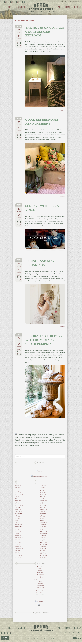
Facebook (5, 2)
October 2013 (43, 557)
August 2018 (43, 505)
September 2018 (19, 505)
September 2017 (19, 515)
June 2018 (42, 507)
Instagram (23, 2)
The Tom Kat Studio (40, 592)
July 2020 (17, 487)
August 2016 (43, 526)
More (16, 449)
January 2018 (18, 511)
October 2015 (43, 535)
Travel (58, 7)
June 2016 (42, 528)
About (62, 1)
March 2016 (18, 531)
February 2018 (43, 509)
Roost (40, 581)
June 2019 (42, 496)
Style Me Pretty (40, 587)
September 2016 (19, 526)
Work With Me (77, 1)
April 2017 (42, 518)
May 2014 (17, 552)
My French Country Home (40, 579)
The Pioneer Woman (40, 591)
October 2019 (43, 492)
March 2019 (18, 500)
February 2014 (43, 554)
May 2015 (17, 541)
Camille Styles (40, 570)
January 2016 (18, 533)
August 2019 (43, 494)
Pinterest (11, 2)
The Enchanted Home (40, 589)
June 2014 (42, 550)
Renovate (67, 7)
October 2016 (43, 524)
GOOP (40, 576)
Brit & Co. (40, 568)
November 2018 (18, 504)
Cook (9, 7)
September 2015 (19, 537)
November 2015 (18, 535)
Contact (71, 1)
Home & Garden (19, 7)
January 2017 (18, 522)
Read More (62, 110)
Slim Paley (40, 583)
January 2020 (18, 491)
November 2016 (18, 524)
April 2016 (42, 530)
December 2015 (43, 533)
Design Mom (40, 572)
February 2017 (43, 520)
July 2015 (17, 539)
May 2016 (17, 530)
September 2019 (19, 494)
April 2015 (42, 541)
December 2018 (43, 502)
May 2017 (17, 518)
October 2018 (43, 504)
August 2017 (43, 515)
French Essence (40, 574)
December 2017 (43, 511)
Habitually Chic (40, 578)
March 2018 (18, 509)
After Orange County (41, 8)
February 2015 (43, 543)
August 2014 (43, 548)
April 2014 (42, 552)
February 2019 (43, 500)
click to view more (40, 594)
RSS (19, 466)
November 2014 (18, 546)
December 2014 (43, 544)
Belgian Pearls (40, 566)
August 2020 (43, 485)
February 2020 (43, 489)
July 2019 (17, 496)
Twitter (17, 2)
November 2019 (18, 492)
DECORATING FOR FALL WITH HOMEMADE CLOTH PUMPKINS (43, 339)
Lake (2, 7)
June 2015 (42, 539)
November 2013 (18, 557)
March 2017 (18, 520)
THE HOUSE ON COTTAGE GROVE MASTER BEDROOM (44, 31)
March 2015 (18, 543)
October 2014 (43, 546)
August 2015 (43, 537)
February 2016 (43, 531)
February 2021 (18, 485)
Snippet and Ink (40, 585)
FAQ (66, 1)
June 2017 (42, 517)
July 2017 (17, 517)
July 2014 (17, 550)
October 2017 (43, 513)
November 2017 (18, 513)
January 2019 (18, 502)
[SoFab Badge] (39, 601)
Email (16, 466)
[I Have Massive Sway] (39, 605)
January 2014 (18, 555)
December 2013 (43, 555)
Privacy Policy (77, 633)
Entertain (77, 7)
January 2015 (18, 544)
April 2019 (42, 498)
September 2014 (19, 548)
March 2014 (18, 554)
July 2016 (17, 528)
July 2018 (17, 507)
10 (18, 269)
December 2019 (43, 491)
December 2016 (43, 522)
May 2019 (17, 498)
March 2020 (18, 489)
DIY (19, 334)
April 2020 (42, 487)
